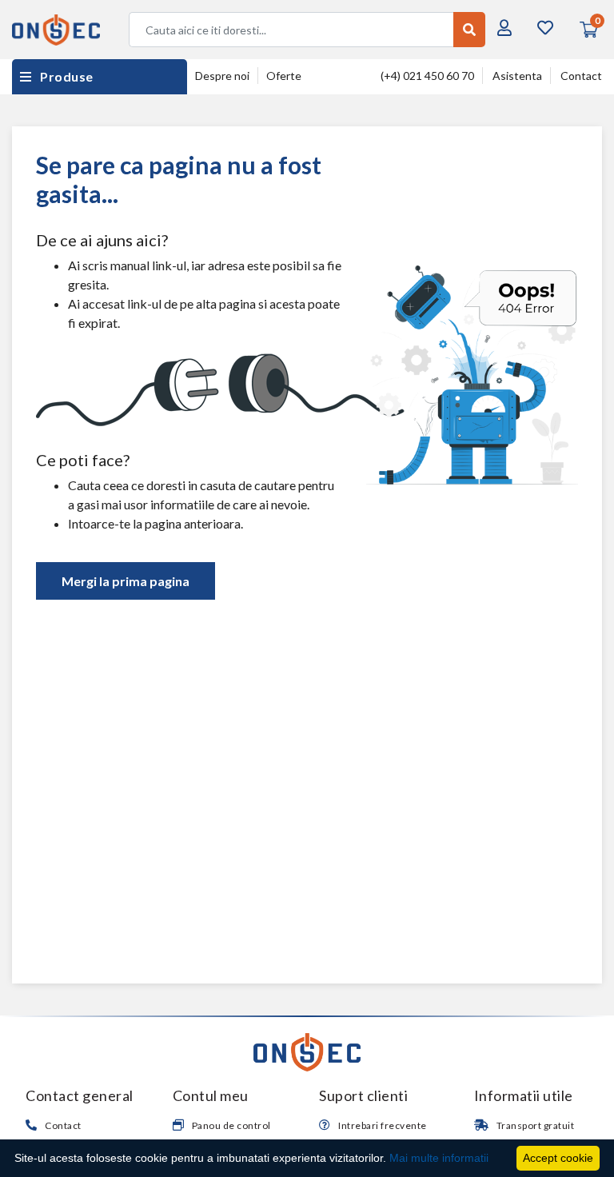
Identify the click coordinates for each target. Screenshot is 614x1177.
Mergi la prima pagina (125, 580)
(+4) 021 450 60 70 (427, 75)
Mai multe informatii (438, 1157)
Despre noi (222, 75)
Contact (581, 75)
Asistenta (517, 75)
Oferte (283, 75)
